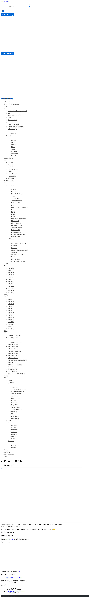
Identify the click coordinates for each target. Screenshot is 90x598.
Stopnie (10, 380)
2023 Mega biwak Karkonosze (16, 373)
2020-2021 (11, 286)
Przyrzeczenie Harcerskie (18, 234)
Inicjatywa (14, 434)
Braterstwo (14, 429)
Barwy (13, 205)
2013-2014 (11, 275)
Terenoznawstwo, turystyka (19, 389)
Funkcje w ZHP (15, 203)
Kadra (9, 113)
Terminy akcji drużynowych (15, 126)
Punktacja (7, 452)
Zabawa (13, 140)
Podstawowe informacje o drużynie (17, 111)
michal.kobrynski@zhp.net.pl (16, 591)
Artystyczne (14, 387)
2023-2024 (11, 292)
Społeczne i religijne (16, 409)
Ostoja (13, 149)
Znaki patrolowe (15, 198)
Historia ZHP (15, 221)
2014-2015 (11, 308)
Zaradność (14, 432)
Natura (13, 438)
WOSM (13, 189)
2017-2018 (11, 315)
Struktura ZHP (12, 176)
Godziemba (14, 153)
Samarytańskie (15, 407)
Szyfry (13, 196)
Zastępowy (11, 178)
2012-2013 (11, 272)
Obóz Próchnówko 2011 (14, 335)
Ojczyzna (14, 436)
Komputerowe (15, 398)
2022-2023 (11, 290)
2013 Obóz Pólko (13, 344)
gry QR (6, 456)
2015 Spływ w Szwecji (14, 351)
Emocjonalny (15, 445)
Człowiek (14, 425)
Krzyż (13, 212)
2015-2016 (11, 277)
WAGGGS (14, 191)
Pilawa (13, 147)
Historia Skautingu (16, 225)
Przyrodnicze (15, 405)
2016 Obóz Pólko (13, 353)
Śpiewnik (10, 162)
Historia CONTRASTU (14, 115)
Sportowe (14, 411)
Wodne (13, 414)
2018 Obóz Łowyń (13, 358)
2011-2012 (11, 270)
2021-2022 (11, 288)
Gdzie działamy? (12, 120)
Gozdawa (14, 151)
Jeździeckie (14, 396)
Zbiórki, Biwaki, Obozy (14, 124)
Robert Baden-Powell (17, 194)
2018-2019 (11, 281)
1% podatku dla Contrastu (11, 104)
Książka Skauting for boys (18, 218)
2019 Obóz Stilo (12, 362)
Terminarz (10, 165)
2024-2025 (11, 328)
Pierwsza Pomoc (15, 236)
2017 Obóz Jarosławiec (14, 355)
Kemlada (13, 156)
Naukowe (14, 402)
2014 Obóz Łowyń (13, 346)
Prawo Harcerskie (16, 232)
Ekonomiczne (15, 418)
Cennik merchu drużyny (18, 261)
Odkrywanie (14, 427)
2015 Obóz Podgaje (13, 349)
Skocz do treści (5, 1)
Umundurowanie (12, 169)
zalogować (10, 539)
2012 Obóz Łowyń (16, 342)
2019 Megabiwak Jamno (14, 364)
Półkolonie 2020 (12, 367)
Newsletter (14, 248)
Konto (9, 117)
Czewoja (13, 142)
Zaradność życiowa (16, 393)
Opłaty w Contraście (17, 254)
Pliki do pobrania (16, 223)
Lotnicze (13, 400)
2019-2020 (11, 283)
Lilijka (13, 216)
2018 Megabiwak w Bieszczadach (17, 360)
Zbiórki (10, 171)
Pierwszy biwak (15, 259)
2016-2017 (11, 279)
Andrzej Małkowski (16, 200)
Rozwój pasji (15, 416)
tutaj (19, 571)
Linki (5, 450)
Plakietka (10, 122)
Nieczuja (13, 144)
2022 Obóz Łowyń (13, 371)
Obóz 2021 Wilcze (13, 369)
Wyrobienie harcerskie (17, 391)
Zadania (13, 133)
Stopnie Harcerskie (13, 174)
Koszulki (10, 167)
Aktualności (7, 102)
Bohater (13, 214)
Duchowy (14, 447)
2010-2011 (11, 268)
